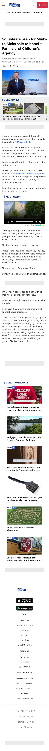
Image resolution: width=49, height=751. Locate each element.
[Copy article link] (17, 66)
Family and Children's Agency (29, 174)
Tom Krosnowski (9, 59)
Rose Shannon (28, 59)
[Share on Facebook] (10, 66)
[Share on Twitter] (14, 66)
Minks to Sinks (24, 142)
